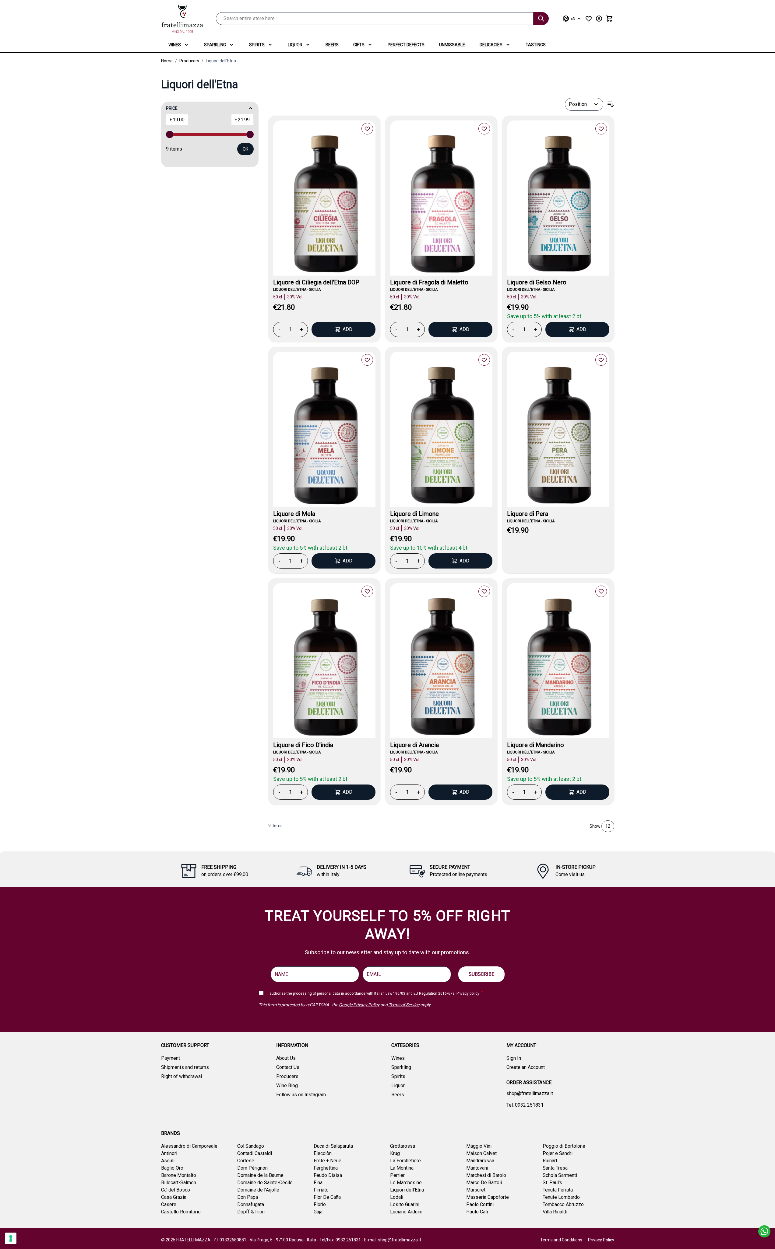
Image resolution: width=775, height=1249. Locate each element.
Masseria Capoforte (487, 1197)
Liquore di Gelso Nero (536, 282)
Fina (318, 1182)
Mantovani (477, 1168)
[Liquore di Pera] (558, 436)
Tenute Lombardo (561, 1197)
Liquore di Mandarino (535, 745)
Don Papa (247, 1197)
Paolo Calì (477, 1212)
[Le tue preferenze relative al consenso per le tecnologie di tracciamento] (10, 1238)
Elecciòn (323, 1153)
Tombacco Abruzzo (563, 1204)
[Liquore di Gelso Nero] (558, 205)
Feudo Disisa (328, 1175)
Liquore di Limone (414, 514)
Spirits (257, 44)
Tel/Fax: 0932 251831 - (341, 1239)
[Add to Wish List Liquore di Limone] (484, 360)
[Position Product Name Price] (584, 104)
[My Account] (599, 18)
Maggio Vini (478, 1146)
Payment (170, 1058)
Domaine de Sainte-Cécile (265, 1182)
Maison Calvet (481, 1153)
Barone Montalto (178, 1175)
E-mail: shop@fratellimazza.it (392, 1239)
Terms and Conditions (561, 1239)
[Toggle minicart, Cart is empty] (609, 18)
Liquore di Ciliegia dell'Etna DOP (316, 282)
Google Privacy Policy (359, 1004)
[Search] (541, 18)
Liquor (295, 44)
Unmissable (452, 44)
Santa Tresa (555, 1168)
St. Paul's (552, 1182)
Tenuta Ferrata (558, 1190)
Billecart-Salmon (178, 1182)
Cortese (245, 1161)
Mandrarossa (480, 1161)
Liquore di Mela (294, 514)
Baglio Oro (172, 1168)
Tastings (536, 44)
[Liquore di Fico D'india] (324, 668)
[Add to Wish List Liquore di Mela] (367, 360)
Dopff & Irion (251, 1212)
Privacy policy (467, 993)
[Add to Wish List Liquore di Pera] (601, 360)
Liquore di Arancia (414, 745)
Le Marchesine (406, 1182)
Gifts (359, 44)
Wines (174, 44)
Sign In (513, 1058)
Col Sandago (250, 1146)
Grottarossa (402, 1146)
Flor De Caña (327, 1197)
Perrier (397, 1175)
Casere (168, 1204)
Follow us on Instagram (301, 1095)
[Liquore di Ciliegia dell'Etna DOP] (324, 205)
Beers (332, 44)
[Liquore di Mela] (324, 436)
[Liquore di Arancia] (441, 668)
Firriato (321, 1190)
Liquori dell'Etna (221, 60)
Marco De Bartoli (484, 1182)
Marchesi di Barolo (486, 1175)
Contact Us (287, 1067)
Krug (395, 1153)
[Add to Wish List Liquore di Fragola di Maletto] (484, 128)
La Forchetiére (405, 1161)
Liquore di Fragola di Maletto (429, 282)
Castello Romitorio (181, 1212)
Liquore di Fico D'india (303, 745)
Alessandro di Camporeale (189, 1146)
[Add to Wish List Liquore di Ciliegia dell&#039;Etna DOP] (367, 128)
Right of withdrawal (181, 1076)
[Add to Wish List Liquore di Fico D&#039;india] (367, 591)
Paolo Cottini (480, 1204)
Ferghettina (326, 1168)
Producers (189, 60)
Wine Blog (287, 1085)
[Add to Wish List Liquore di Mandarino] (601, 591)
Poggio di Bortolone (564, 1146)
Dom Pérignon (252, 1168)
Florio (320, 1204)
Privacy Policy (601, 1239)
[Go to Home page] (182, 18)
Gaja (318, 1212)
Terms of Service (404, 1004)
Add (347, 329)
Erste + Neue (327, 1161)
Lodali (396, 1197)
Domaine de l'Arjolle (258, 1190)
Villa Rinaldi (555, 1212)
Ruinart (550, 1161)
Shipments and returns (185, 1067)
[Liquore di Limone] (441, 436)
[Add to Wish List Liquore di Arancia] (484, 591)
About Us (286, 1058)
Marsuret (475, 1190)
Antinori (169, 1153)
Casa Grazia (173, 1197)
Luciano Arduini (406, 1212)
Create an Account (525, 1067)
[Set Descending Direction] (610, 104)
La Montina (402, 1168)
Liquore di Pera (527, 514)
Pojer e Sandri (557, 1153)
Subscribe (481, 974)
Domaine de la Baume (260, 1175)
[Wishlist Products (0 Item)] (589, 18)
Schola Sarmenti (560, 1175)
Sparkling (215, 44)
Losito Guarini (404, 1204)
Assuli (167, 1161)
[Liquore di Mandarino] (558, 668)
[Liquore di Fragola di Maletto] (441, 205)
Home (167, 60)
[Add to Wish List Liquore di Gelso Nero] (601, 128)
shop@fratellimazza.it (529, 1093)
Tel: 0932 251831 (525, 1105)
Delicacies (491, 44)
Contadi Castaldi (254, 1153)
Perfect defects (406, 44)
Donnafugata (250, 1204)
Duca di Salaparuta (333, 1146)
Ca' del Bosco (175, 1190)
